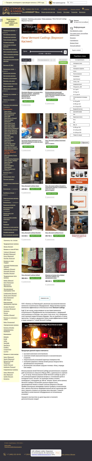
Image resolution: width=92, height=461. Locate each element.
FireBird (6, 347)
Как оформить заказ (76, 31)
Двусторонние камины (10, 52)
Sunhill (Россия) (8, 365)
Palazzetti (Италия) (9, 271)
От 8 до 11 (76, 92)
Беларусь (6, 311)
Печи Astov (7, 111)
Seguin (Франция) (9, 359)
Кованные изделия (9, 205)
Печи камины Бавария (11, 159)
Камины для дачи (9, 81)
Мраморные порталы (10, 83)
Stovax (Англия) (8, 247)
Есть (74, 119)
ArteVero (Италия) (9, 315)
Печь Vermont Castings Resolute (31, 233)
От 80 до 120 (76, 127)
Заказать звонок (75, 9)
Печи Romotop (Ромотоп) (9, 141)
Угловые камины (8, 42)
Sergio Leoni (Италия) (10, 295)
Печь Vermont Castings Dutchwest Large (55, 141)
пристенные (76, 79)
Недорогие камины (9, 73)
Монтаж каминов (28, 12)
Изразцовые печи (9, 177)
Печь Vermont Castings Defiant (31, 275)
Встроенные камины (10, 49)
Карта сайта (7, 445)
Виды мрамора (8, 86)
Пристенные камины (10, 40)
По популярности (43, 60)
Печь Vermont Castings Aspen (30, 186)
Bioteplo (6, 337)
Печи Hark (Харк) (9, 125)
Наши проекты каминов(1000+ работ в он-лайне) (11, 22)
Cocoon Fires (7, 349)
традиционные (77, 84)
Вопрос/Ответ (74, 43)
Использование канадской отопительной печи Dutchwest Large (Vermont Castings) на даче (55, 94)
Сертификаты (74, 40)
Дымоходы (6, 189)
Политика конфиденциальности (13, 447)
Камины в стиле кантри (10, 227)
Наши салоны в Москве (68, 454)
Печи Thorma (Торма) (11, 149)
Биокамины (7, 202)
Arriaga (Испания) (9, 307)
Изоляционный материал (8, 208)
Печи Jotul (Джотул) (10, 130)
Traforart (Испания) (10, 252)
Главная (24, 19)
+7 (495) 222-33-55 (48, 9)
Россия (6, 313)
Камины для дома (34, 19)
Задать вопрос (76, 50)
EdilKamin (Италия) (9, 269)
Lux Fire (6, 351)
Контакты (82, 12)
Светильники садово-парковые (10, 218)
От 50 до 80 (76, 101)
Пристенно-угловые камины (9, 45)
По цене (24, 60)
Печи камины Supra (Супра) (10, 156)
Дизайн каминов (8, 232)
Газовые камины (8, 57)
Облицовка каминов (10, 89)
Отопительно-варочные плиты (11, 184)
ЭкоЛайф (6, 343)
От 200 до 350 (77, 132)
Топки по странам (9, 100)
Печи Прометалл (9, 169)
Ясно (57, 453)
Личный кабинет (75, 46)
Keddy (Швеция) (8, 280)
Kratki (5, 339)
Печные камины (8, 179)
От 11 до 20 (76, 94)
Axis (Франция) (8, 374)
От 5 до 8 (75, 89)
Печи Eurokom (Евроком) (8, 120)
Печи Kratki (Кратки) (10, 132)
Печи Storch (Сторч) (10, 147)
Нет (74, 114)
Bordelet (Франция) (10, 254)
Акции (37, 12)
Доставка (66, 12)
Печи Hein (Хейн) (9, 127)
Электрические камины (10, 198)
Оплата (59, 12)
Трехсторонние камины (10, 54)
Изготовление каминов (10, 235)
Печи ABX (7, 116)
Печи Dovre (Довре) (10, 118)
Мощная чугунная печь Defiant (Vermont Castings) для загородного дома (54, 276)
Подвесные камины (9, 37)
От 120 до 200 (77, 130)
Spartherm (7, 345)
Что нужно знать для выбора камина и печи (79, 34)
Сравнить (63, 62)
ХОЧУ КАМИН (62, 9)
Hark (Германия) (9, 282)
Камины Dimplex (9, 328)
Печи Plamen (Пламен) (8, 163)
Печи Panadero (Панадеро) (9, 166)
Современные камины (10, 229)
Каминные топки (8, 69)
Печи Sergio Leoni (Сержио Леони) (9, 144)
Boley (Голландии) (9, 322)
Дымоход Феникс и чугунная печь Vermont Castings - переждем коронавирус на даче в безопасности (32, 94)
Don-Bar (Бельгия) (9, 258)
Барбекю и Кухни (8, 193)
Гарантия (74, 12)
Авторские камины (9, 76)
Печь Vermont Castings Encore (54, 233)
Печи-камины (7, 109)
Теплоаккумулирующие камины (11, 60)
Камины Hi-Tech (8, 65)
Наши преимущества (48, 12)
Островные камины (9, 34)
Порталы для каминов (10, 105)
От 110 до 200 (77, 106)
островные (76, 76)
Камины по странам (9, 94)
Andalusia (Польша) (9, 367)
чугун (74, 66)
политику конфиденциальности (41, 454)
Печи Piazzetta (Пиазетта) (8, 137)
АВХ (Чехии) (7, 300)
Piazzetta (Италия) (9, 273)
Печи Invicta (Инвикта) (11, 128)
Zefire (5, 341)
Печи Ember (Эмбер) (10, 160)
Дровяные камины (9, 30)
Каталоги (73, 38)
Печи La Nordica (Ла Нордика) (10, 134)
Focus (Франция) (9, 256)
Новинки (6, 224)
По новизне (63, 60)
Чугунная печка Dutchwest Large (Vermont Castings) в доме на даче (32, 141)
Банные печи (7, 172)
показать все (45, 298)
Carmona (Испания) (10, 309)
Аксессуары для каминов (8, 214)
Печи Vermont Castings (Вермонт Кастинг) (10, 152)
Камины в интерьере (10, 78)
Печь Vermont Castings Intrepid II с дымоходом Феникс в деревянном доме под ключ (56, 187)
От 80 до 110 (76, 104)
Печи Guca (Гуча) (9, 123)
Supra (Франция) (9, 357)
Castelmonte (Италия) (10, 293)
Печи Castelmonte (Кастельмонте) (10, 114)
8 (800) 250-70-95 (32, 9)
